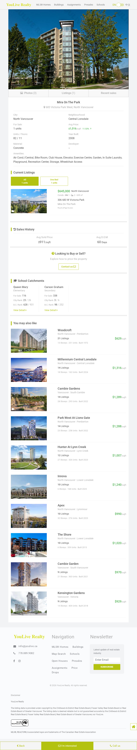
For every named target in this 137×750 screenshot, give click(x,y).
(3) (30, 93)
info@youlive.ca (27, 646)
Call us (116, 745)
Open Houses (60, 660)
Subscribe (107, 667)
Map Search (59, 653)
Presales (88, 4)
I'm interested (69, 745)
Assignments (74, 4)
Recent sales (108, 93)
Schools (101, 4)
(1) (68, 93)
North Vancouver (83, 107)
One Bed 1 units (54, 181)
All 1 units (25, 181)
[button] (133, 726)
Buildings (59, 4)
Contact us (67, 266)
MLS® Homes (43, 4)
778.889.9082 (26, 653)
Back (22, 745)
